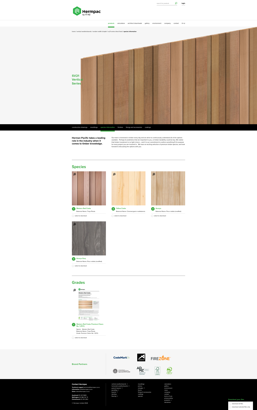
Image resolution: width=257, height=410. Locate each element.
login (183, 3)
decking (114, 394)
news (166, 390)
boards (114, 392)
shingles (140, 388)
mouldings (141, 384)
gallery (147, 23)
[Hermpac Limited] (87, 10)
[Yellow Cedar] (113, 172)
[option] (128, 75)
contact (176, 23)
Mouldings (94, 127)
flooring (114, 396)
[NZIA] (122, 371)
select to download (81, 216)
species (140, 396)
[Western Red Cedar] (73, 172)
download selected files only (241, 407)
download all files (237, 404)
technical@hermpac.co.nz (92, 387)
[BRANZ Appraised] (141, 357)
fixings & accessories (144, 392)
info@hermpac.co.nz (86, 389)
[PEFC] (169, 371)
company (167, 23)
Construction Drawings (79, 127)
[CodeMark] (122, 357)
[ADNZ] (143, 371)
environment (156, 23)
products (111, 23)
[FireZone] (161, 357)
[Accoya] (152, 172)
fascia (140, 390)
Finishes (120, 127)
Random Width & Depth (100, 31)
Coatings (148, 127)
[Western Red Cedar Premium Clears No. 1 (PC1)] (73, 288)
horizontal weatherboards (120, 386)
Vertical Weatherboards (84, 31)
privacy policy (168, 398)
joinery (140, 386)
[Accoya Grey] (73, 222)
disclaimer (167, 402)
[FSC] (157, 371)
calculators (121, 23)
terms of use (168, 396)
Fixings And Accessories (134, 127)
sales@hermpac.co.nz (83, 391)
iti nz (183, 23)
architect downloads (135, 23)
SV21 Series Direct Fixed (115, 31)
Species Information (107, 127)
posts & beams (116, 388)
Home (74, 31)
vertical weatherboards (119, 384)
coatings (140, 394)
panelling (114, 390)
